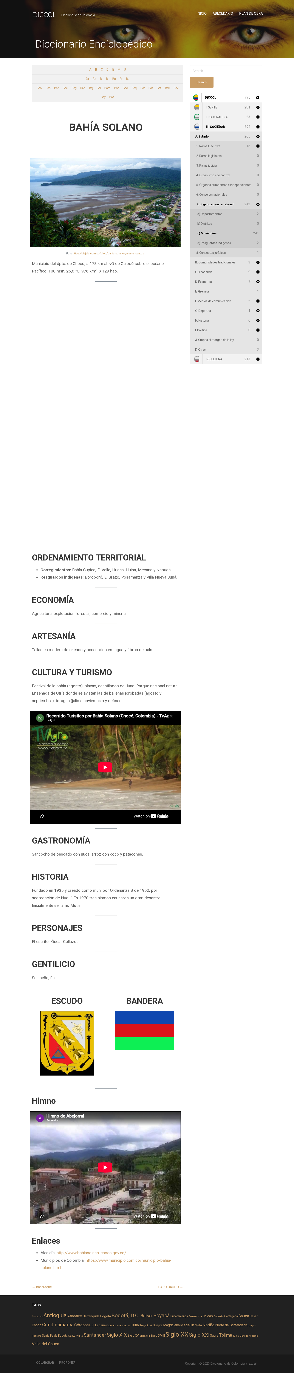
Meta (198, 1325)
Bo (114, 79)
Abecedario (223, 13)
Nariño (209, 1324)
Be (94, 79)
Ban (116, 88)
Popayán (250, 1325)
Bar (143, 88)
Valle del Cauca (45, 1343)
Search (202, 82)
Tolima (225, 1335)
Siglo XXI (199, 1335)
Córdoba (81, 1325)
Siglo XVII (145, 1335)
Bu (127, 79)
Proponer (67, 1362)
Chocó (37, 1325)
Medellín (187, 1325)
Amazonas (37, 1316)
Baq (134, 88)
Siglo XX (177, 1334)
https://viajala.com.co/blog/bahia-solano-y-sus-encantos (108, 253)
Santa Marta (75, 1335)
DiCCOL (44, 14)
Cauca (243, 1316)
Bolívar (147, 1315)
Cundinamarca (58, 1324)
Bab (39, 88)
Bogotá (105, 1316)
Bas (151, 88)
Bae (65, 88)
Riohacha (36, 1335)
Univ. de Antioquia (249, 1335)
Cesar (254, 1316)
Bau (167, 88)
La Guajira (155, 1325)
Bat (159, 88)
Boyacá (161, 1316)
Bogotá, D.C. (125, 1315)
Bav (176, 88)
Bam (107, 88)
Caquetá (219, 1316)
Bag (74, 88)
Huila (135, 1325)
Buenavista (195, 1316)
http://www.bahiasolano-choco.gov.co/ (91, 1252)
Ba (87, 79)
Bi (101, 79)
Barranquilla (91, 1316)
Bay (103, 97)
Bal (99, 88)
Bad (56, 88)
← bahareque (42, 1287)
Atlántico (74, 1316)
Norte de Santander (230, 1325)
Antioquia (55, 1315)
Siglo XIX (117, 1335)
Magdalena (171, 1325)
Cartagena (231, 1316)
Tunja (236, 1335)
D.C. (91, 1325)
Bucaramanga (179, 1316)
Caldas (208, 1316)
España (100, 1325)
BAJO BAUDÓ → (170, 1287)
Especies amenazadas (118, 1325)
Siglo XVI (133, 1335)
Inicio (202, 13)
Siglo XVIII (157, 1335)
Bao (125, 88)
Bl (107, 79)
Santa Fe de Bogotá (55, 1335)
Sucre (214, 1335)
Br (121, 79)
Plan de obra (251, 13)
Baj (91, 88)
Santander (95, 1335)
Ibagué (143, 1325)
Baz (111, 97)
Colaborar (45, 1362)
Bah (82, 88)
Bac (48, 88)
